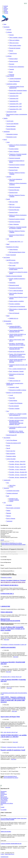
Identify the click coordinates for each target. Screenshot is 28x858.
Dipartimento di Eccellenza (7, 803)
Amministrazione (4, 856)
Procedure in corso (13, 498)
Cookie (2, 854)
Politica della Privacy (9, 854)
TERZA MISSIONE (7, 612)
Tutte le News (12, 485)
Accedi (2, 540)
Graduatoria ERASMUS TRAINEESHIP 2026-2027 (11, 843)
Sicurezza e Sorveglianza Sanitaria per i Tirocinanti (13, 580)
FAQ (2, 804)
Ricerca (2, 795)
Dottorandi (11, 74)
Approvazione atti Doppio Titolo (10, 716)
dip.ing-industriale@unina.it (10, 776)
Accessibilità (3, 809)
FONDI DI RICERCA (7, 593)
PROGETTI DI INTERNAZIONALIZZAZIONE (10, 619)
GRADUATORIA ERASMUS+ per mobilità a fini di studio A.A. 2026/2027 (14, 736)
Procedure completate (14, 500)
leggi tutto (6, 639)
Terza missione (4, 799)
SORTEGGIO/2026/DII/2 (8, 647)
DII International (4, 798)
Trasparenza (3, 802)
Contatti (2, 807)
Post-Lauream (4, 796)
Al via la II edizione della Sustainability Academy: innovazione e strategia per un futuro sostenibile (13, 628)
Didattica (3, 792)
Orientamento (4, 794)
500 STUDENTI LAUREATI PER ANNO (13, 582)
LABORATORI (5, 606)
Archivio (11, 486)
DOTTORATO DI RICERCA (9, 585)
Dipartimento (4, 791)
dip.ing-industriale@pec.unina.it (11, 777)
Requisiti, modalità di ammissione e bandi (13, 750)
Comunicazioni (4, 800)
